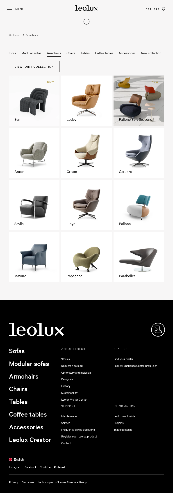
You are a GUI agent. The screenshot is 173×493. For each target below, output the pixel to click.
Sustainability (69, 392)
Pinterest (59, 467)
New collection (151, 53)
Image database (123, 429)
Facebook (31, 467)
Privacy (13, 482)
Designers (67, 379)
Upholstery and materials (76, 372)
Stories (65, 359)
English (19, 459)
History (65, 386)
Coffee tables (104, 53)
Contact (66, 443)
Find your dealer (123, 359)
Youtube (45, 467)
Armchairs (54, 53)
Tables (85, 53)
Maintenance (69, 416)
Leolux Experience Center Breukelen (135, 366)
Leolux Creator (30, 439)
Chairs (70, 53)
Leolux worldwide (124, 416)
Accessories (127, 53)
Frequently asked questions (78, 429)
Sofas (12, 53)
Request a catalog (72, 366)
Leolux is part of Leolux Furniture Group (62, 482)
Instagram (15, 467)
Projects (119, 423)
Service (65, 423)
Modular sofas (31, 53)
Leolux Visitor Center (74, 399)
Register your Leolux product (79, 436)
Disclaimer (28, 482)
